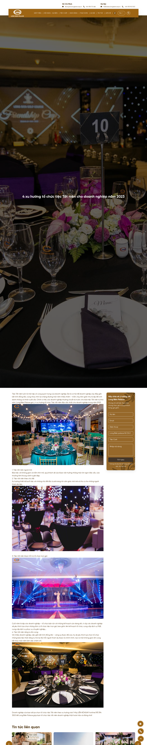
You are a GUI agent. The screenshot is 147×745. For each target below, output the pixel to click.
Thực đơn (84, 13)
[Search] (128, 13)
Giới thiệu (37, 13)
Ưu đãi (92, 13)
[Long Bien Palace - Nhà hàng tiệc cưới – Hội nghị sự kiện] (17, 13)
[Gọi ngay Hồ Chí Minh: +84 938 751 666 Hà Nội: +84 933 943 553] (141, 731)
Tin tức (100, 13)
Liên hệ (108, 13)
